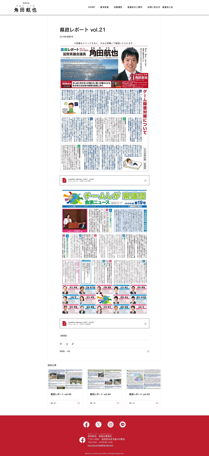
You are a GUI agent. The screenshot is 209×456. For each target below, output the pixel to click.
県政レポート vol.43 (139, 394)
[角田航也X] (98, 424)
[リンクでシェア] (73, 344)
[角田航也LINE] (123, 424)
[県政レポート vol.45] (65, 379)
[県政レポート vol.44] (104, 379)
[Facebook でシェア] (61, 344)
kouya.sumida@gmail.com (100, 445)
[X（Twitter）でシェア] (67, 344)
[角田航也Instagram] (111, 424)
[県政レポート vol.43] (143, 379)
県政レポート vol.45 (61, 394)
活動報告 (63, 335)
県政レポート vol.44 (100, 394)
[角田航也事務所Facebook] (82, 440)
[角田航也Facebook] (86, 424)
